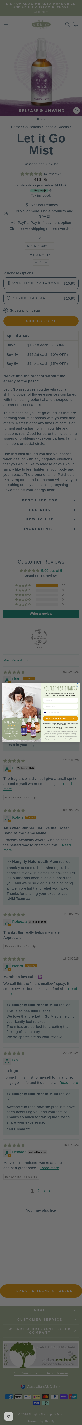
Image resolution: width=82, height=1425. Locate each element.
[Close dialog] (77, 684)
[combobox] (46, 712)
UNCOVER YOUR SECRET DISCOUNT (61, 718)
